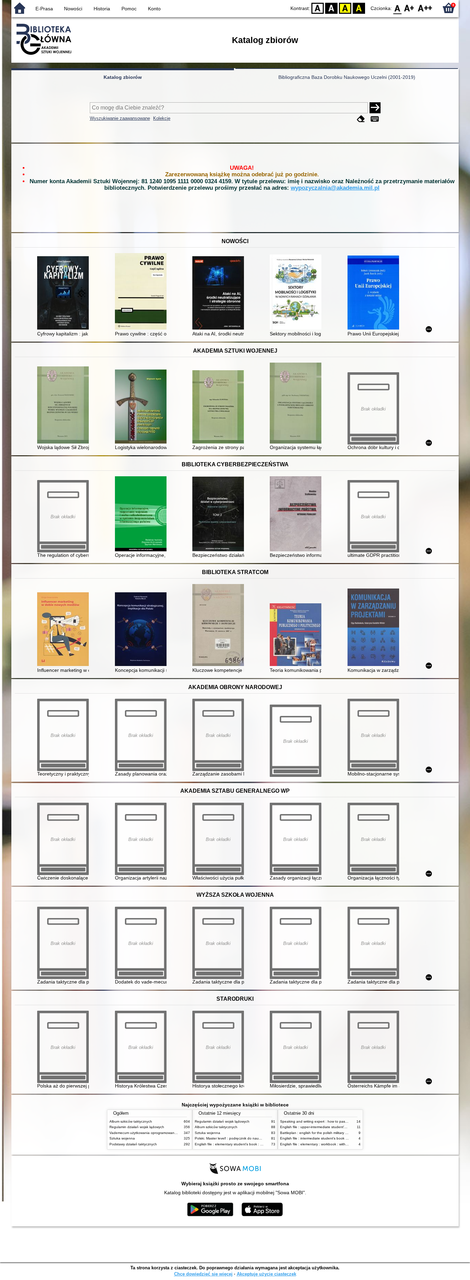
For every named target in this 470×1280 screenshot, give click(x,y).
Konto (154, 8)
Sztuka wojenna (122, 1138)
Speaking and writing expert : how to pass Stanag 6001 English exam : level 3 (342, 1121)
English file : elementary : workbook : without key (318, 1144)
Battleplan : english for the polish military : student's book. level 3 (331, 1133)
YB (345, 8)
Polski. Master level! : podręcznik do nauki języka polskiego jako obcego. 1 (254, 1138)
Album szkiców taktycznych (130, 1121)
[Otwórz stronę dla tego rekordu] (64, 293)
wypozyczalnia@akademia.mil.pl (335, 188)
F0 (397, 8)
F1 (409, 8)
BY (359, 8)
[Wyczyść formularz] (360, 119)
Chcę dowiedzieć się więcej (203, 1274)
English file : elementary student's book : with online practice (242, 1144)
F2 (425, 8)
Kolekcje (161, 118)
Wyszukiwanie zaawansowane (120, 118)
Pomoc (129, 8)
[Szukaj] (375, 107)
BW (331, 8)
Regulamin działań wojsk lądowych (136, 1127)
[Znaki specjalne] (374, 119)
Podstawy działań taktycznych (133, 1144)
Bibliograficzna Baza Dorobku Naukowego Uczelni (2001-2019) (346, 77)
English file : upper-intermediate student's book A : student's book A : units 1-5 (342, 1127)
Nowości (73, 8)
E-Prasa (44, 8)
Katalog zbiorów (123, 77)
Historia (102, 8)
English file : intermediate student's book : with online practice (329, 1138)
